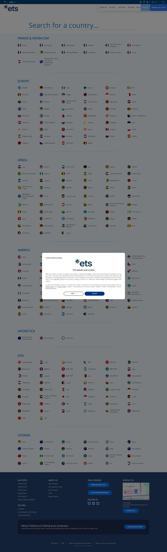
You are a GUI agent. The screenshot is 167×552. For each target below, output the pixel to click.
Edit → (73, 294)
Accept (94, 294)
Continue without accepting (54, 258)
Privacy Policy (50, 286)
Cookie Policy (62, 286)
